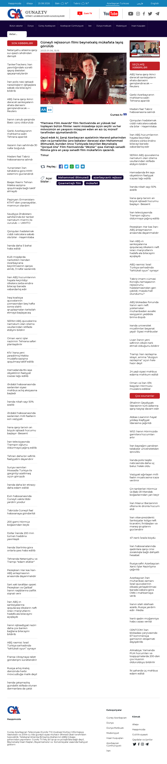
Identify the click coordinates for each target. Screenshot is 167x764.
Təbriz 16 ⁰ (81, 3)
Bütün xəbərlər (16, 26)
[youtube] (111, 14)
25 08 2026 (44, 3)
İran (90, 26)
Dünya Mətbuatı (115, 728)
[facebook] (143, 13)
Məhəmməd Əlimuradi (73, 177)
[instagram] (138, 13)
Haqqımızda (14, 3)
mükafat (92, 183)
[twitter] (150, 13)
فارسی (140, 3)
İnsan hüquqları (138, 26)
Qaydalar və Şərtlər (142, 739)
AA (43, 109)
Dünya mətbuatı (103, 26)
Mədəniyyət (121, 26)
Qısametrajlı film (69, 183)
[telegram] (157, 13)
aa (50, 109)
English (155, 3)
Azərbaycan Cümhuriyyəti (72, 26)
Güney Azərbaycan (46, 26)
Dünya (31, 26)
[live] (84, 14)
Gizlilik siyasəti (140, 734)
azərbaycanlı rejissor (107, 177)
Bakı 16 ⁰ (61, 3)
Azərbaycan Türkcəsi (118, 3)
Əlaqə (29, 3)
